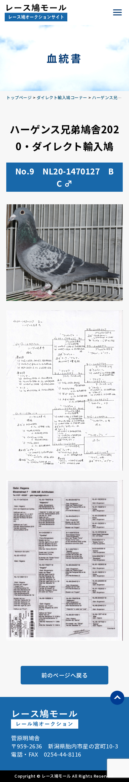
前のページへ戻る (64, 675)
